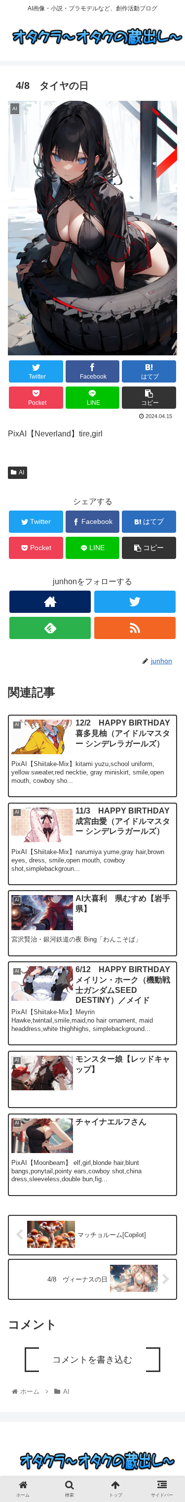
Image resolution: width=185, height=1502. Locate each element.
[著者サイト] (50, 602)
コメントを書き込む (92, 1360)
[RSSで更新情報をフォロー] (135, 628)
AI (21, 472)
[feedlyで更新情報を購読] (50, 628)
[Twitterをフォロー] (135, 602)
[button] (165, 1070)
